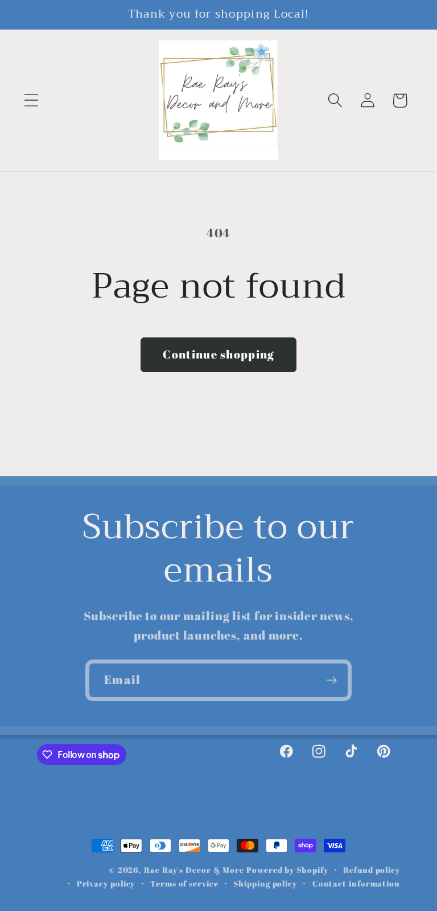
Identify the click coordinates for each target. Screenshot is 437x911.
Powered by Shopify (287, 869)
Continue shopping (218, 354)
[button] (31, 100)
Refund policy (371, 869)
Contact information (356, 883)
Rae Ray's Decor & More (194, 869)
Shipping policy (265, 883)
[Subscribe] (331, 680)
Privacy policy (106, 883)
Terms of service (184, 883)
